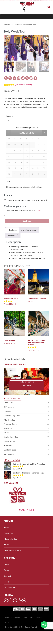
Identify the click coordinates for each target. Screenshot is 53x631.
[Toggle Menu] (50, 17)
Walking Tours (10, 450)
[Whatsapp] (27, 78)
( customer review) (23, 84)
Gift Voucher (9, 407)
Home (6, 24)
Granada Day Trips (12, 415)
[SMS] (31, 78)
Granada (7, 411)
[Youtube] (24, 600)
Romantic (8, 428)
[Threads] (18, 78)
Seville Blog (9, 533)
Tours (12, 24)
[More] (35, 78)
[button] (6, 48)
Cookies (39, 617)
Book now (27, 221)
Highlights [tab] (12, 230)
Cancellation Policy (12, 617)
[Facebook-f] (6, 600)
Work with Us (10, 587)
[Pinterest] (14, 78)
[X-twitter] (15, 600)
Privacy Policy (28, 617)
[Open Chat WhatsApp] (44, 624)
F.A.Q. (6, 581)
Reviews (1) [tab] (13, 235)
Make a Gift (26, 509)
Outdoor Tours (10, 424)
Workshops (9, 454)
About (6, 564)
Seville (19, 24)
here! (39, 210)
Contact (7, 576)
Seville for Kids (10, 441)
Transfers (8, 445)
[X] (10, 78)
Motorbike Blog (10, 539)
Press (6, 570)
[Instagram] (10, 600)
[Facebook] (6, 78)
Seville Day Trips (11, 437)
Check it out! (26, 385)
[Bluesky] (23, 78)
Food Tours (8, 402)
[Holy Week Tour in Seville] (26, 48)
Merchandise (9, 420)
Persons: (9, 116)
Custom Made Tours (12, 550)
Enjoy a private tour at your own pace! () (27, 200)
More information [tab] (28, 230)
